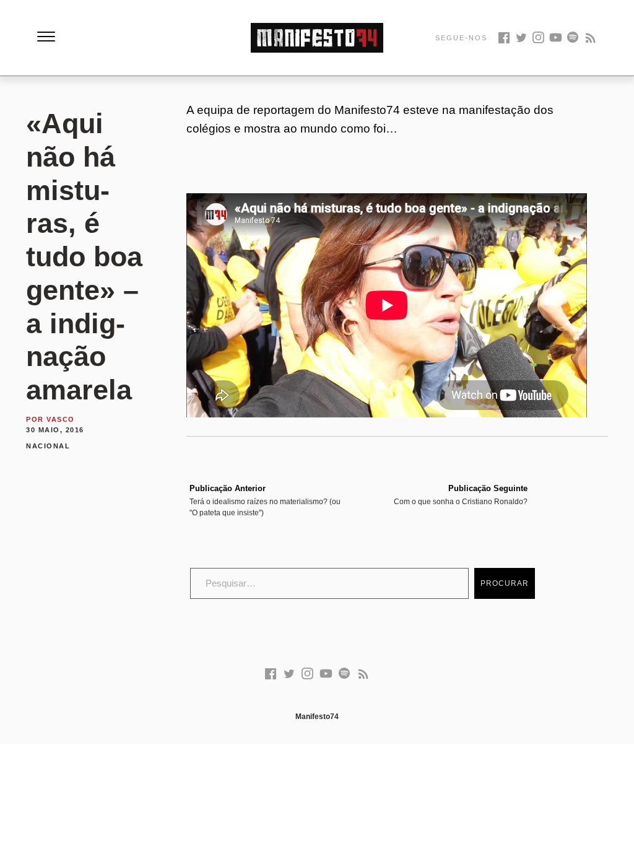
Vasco (60, 419)
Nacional (48, 446)
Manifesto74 (317, 716)
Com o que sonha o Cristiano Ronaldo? (461, 495)
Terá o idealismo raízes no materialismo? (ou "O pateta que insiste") (265, 500)
